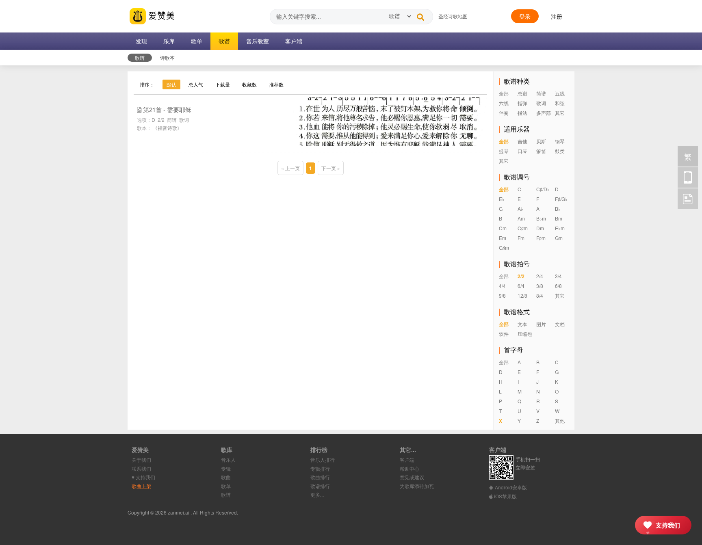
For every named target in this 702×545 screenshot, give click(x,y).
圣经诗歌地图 (453, 16)
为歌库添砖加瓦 (417, 485)
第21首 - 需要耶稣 (167, 109)
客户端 (407, 459)
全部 (504, 93)
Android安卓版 (510, 487)
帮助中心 (409, 468)
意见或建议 (412, 477)
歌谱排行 (320, 485)
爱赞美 (160, 15)
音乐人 (228, 459)
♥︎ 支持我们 (143, 477)
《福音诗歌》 (167, 127)
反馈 (688, 198)
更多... (317, 494)
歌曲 (226, 477)
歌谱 (226, 494)
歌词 (184, 119)
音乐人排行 (322, 459)
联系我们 (141, 468)
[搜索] (420, 15)
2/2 (161, 119)
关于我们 (141, 459)
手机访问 (688, 177)
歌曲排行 (320, 477)
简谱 (172, 119)
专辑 (226, 468)
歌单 (226, 485)
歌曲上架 (141, 485)
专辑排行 (320, 468)
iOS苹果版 (505, 496)
